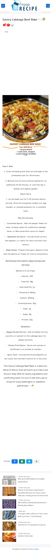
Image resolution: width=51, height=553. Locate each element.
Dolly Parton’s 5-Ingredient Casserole (31, 525)
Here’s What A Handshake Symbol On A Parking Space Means (32, 504)
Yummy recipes (33, 549)
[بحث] (48, 6)
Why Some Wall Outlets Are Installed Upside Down (31, 480)
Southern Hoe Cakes (25, 536)
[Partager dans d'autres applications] (37, 461)
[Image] (9, 480)
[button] (15, 461)
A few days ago (25, 476)
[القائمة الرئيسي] (3, 6)
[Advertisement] (25, 66)
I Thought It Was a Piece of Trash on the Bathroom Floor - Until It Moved (33, 515)
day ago (22, 511)
